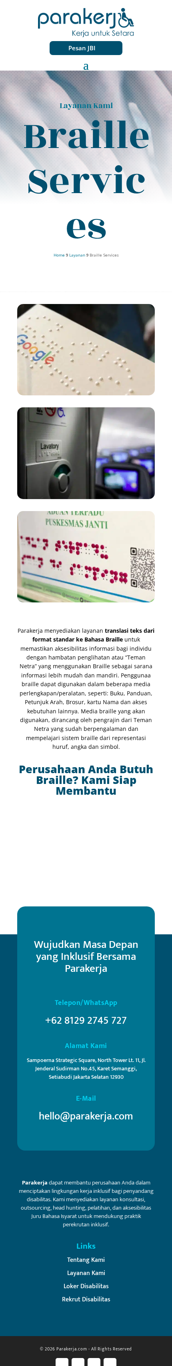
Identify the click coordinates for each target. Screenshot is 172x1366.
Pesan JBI (82, 48)
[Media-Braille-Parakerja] (86, 600)
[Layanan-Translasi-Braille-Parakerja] (86, 497)
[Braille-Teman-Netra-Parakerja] (86, 393)
